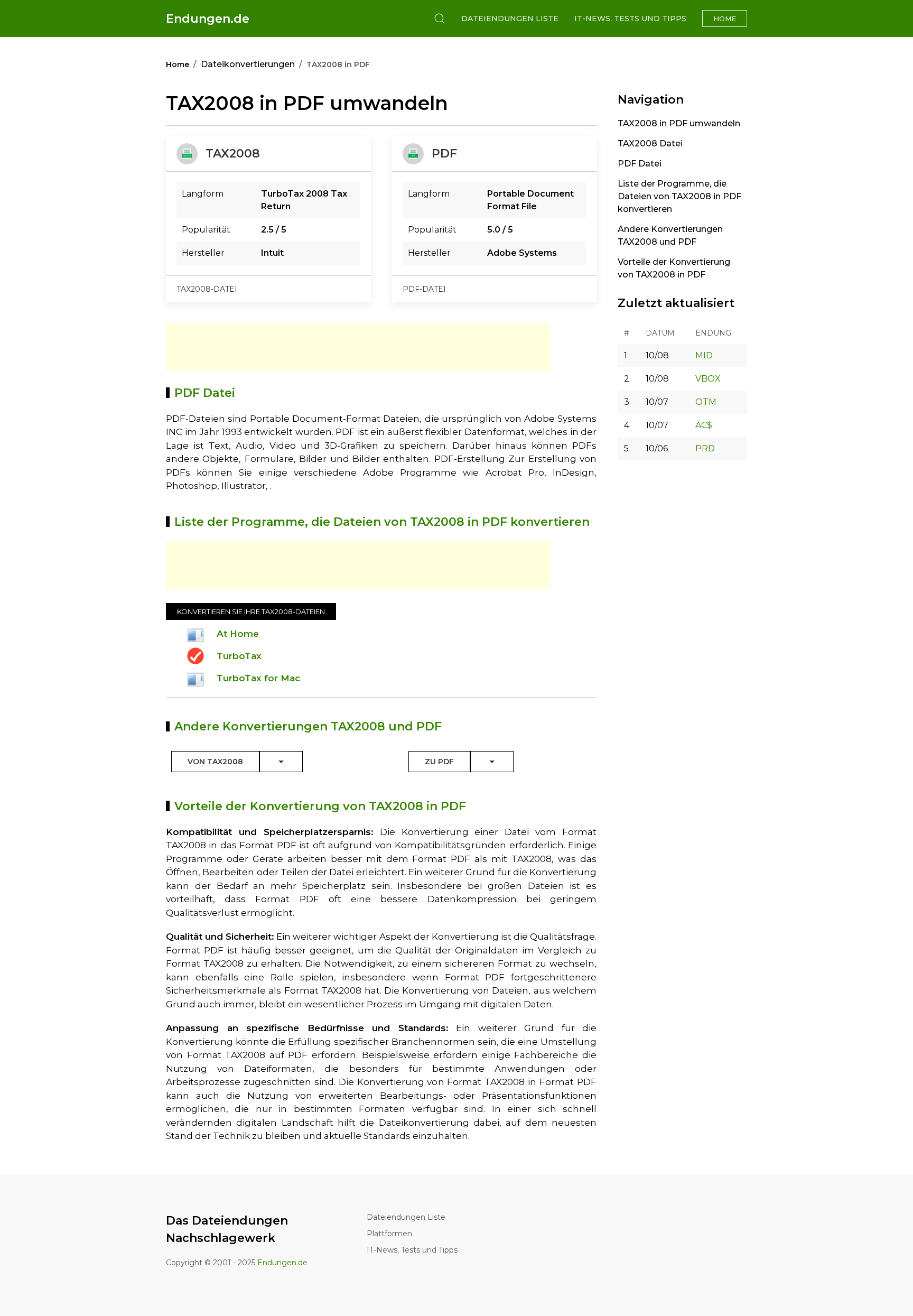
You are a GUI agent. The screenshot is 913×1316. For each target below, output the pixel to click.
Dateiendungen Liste (509, 18)
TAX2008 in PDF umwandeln (679, 123)
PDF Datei (640, 164)
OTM (705, 402)
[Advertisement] (358, 347)
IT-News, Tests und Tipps (630, 18)
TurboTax (239, 656)
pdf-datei (424, 289)
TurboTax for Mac (258, 678)
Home (724, 18)
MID (704, 355)
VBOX (708, 379)
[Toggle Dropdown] (281, 761)
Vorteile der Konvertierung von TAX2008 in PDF (674, 268)
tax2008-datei (206, 289)
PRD (705, 448)
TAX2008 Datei (650, 143)
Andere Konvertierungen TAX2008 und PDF (670, 235)
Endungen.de (207, 19)
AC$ (703, 425)
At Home (238, 633)
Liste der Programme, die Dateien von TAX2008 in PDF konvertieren (679, 196)
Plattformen (389, 1233)
